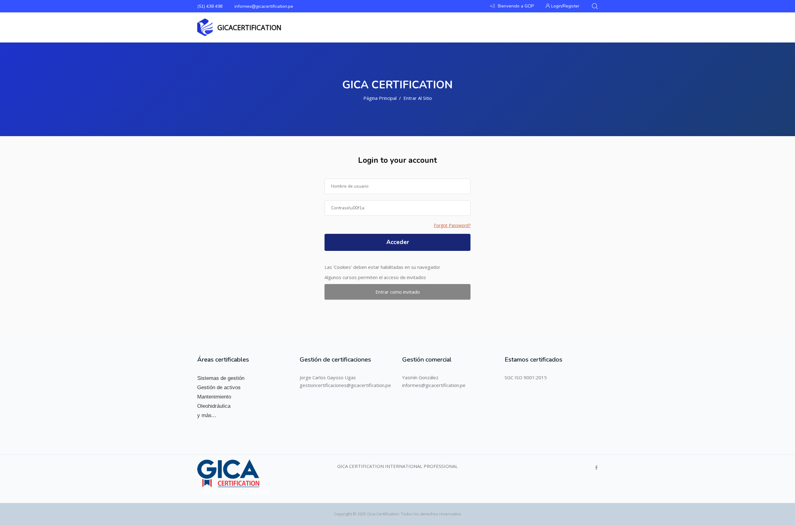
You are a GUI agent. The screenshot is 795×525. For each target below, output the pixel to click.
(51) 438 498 (209, 6)
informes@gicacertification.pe (263, 6)
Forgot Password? (452, 225)
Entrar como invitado (397, 292)
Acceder (397, 242)
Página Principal (380, 98)
